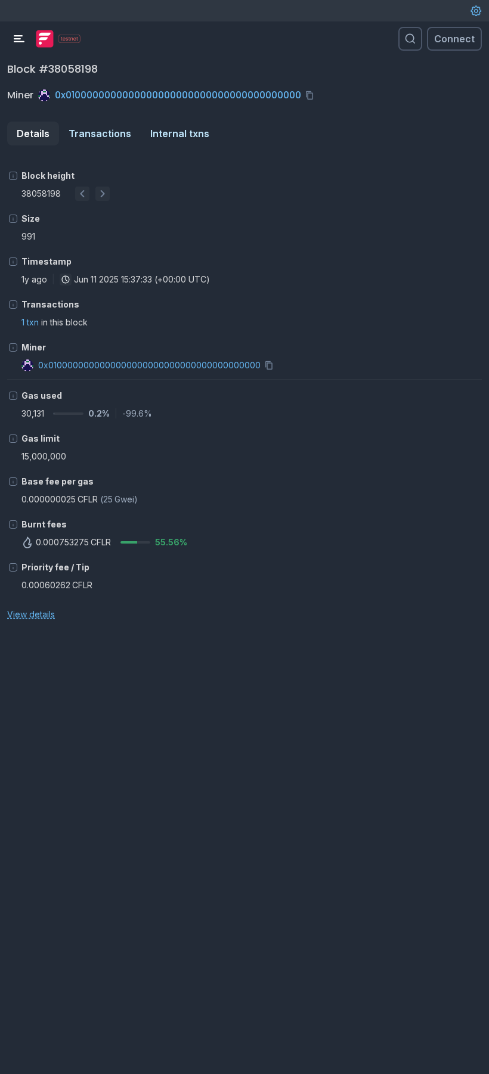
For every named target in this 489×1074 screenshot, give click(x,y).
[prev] (82, 194)
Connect (454, 39)
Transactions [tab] (100, 133)
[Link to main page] (45, 39)
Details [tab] (33, 133)
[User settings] (476, 11)
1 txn (30, 322)
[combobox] (66, 279)
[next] (102, 194)
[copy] (312, 95)
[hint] (13, 176)
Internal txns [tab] (179, 133)
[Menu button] (19, 39)
